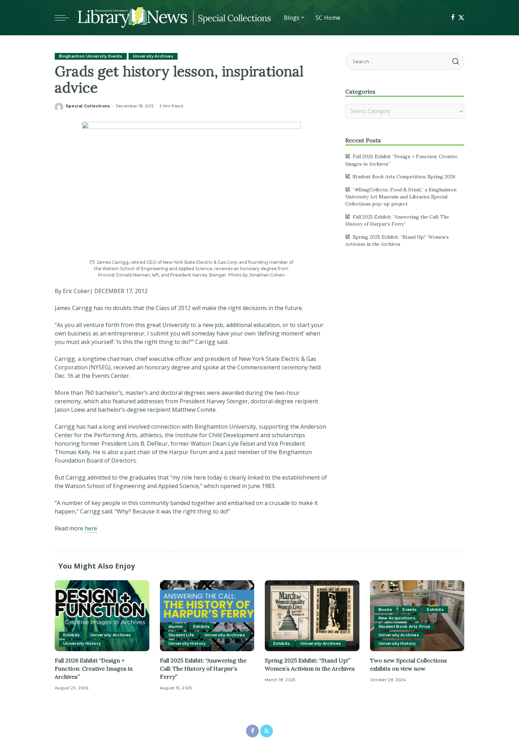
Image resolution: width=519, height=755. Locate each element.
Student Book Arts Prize (404, 626)
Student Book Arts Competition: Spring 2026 (404, 176)
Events (409, 609)
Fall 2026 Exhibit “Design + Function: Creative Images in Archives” (94, 668)
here (91, 528)
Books (385, 609)
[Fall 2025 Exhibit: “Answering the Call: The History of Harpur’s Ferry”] (207, 615)
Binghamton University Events (91, 56)
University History (82, 643)
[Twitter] (461, 17)
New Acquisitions (397, 618)
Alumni (175, 626)
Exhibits (71, 634)
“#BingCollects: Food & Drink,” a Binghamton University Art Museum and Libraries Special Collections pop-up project (401, 196)
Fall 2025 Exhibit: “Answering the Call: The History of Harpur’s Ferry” (203, 668)
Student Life (181, 634)
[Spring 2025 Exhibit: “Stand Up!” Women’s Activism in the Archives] (312, 615)
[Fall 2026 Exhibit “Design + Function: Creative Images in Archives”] (102, 615)
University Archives (153, 56)
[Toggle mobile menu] (65, 17)
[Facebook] (453, 17)
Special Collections (88, 105)
